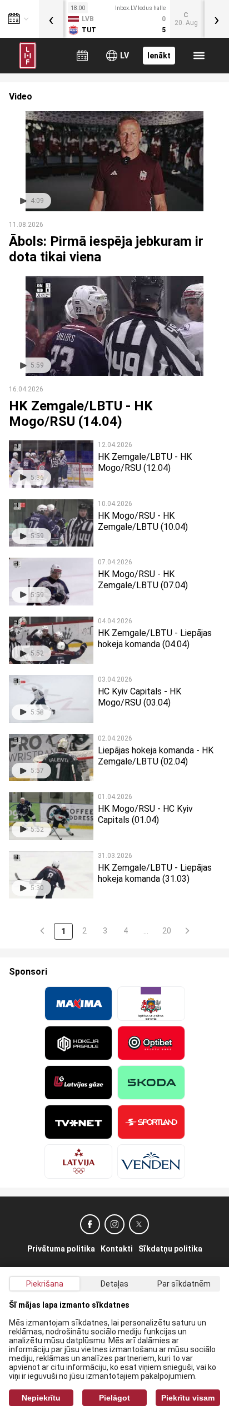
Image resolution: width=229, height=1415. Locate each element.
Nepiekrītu (41, 1397)
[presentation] (51, 19)
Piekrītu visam (188, 1397)
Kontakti (117, 1248)
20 (166, 930)
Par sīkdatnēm (184, 1283)
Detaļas (114, 1283)
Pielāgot (114, 1397)
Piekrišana (44, 1283)
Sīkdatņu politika (170, 1248)
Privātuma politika (61, 1248)
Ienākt (159, 55)
